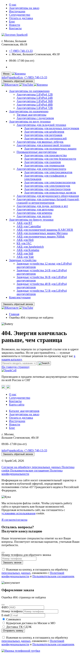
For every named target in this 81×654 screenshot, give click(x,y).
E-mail (5, 615)
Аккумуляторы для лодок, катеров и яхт (42, 206)
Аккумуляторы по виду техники (30, 121)
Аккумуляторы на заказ (24, 8)
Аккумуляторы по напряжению (29, 91)
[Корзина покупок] (19, 73)
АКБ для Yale (25, 256)
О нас (12, 4)
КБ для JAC (24, 243)
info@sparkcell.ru (12, 77)
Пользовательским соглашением (53, 576)
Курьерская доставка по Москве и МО (30, 623)
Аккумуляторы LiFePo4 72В (35, 108)
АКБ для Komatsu (28, 250)
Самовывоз (13, 619)
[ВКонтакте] (4, 388)
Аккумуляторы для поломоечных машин (50, 148)
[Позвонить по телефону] (40, 650)
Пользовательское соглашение (30, 470)
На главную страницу (16, 367)
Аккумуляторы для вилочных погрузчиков (51, 128)
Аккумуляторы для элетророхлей (45, 138)
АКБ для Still (25, 253)
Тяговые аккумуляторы (31, 114)
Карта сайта (16, 404)
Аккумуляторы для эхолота (34, 216)
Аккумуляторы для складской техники (41, 124)
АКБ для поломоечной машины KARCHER (45, 229)
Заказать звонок (12, 562)
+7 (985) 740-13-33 (21, 50)
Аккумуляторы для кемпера (34, 212)
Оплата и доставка (21, 18)
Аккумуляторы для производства (45, 155)
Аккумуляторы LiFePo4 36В (35, 101)
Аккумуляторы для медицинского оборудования (48, 196)
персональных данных (16, 573)
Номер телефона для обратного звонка (26, 554)
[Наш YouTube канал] (26, 84)
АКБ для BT (24, 223)
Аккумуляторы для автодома (35, 209)
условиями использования (18, 513)
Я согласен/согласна (14, 519)
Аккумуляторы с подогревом (35, 118)
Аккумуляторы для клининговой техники (43, 145)
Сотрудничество (19, 14)
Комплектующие (20, 297)
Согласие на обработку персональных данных (32, 467)
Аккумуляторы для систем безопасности (50, 158)
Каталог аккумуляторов (24, 411)
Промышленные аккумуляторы (37, 152)
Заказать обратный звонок (18, 81)
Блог (12, 21)
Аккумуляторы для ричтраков (43, 135)
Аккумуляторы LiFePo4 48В (35, 104)
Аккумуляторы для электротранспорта (41, 168)
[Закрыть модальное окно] (3, 552)
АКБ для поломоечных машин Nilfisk (41, 236)
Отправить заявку (13, 630)
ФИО (5, 607)
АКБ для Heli (25, 239)
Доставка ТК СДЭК (19, 626)
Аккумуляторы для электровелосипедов (50, 182)
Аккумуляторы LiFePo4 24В (35, 97)
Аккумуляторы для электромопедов (47, 185)
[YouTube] (8, 388)
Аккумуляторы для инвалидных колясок (50, 192)
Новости (14, 24)
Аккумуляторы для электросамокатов (48, 172)
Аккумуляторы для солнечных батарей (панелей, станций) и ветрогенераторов (48, 201)
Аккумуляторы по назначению (28, 111)
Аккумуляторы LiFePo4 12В (35, 94)
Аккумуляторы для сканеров (42, 162)
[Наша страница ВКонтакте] (10, 84)
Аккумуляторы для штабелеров (44, 131)
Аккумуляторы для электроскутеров (47, 189)
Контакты (15, 28)
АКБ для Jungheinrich (30, 246)
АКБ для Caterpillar (29, 226)
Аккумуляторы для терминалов (44, 165)
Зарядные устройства (22, 260)
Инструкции (17, 11)
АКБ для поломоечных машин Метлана (42, 233)
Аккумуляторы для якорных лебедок (40, 141)
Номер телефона (12, 611)
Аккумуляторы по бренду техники (31, 219)
